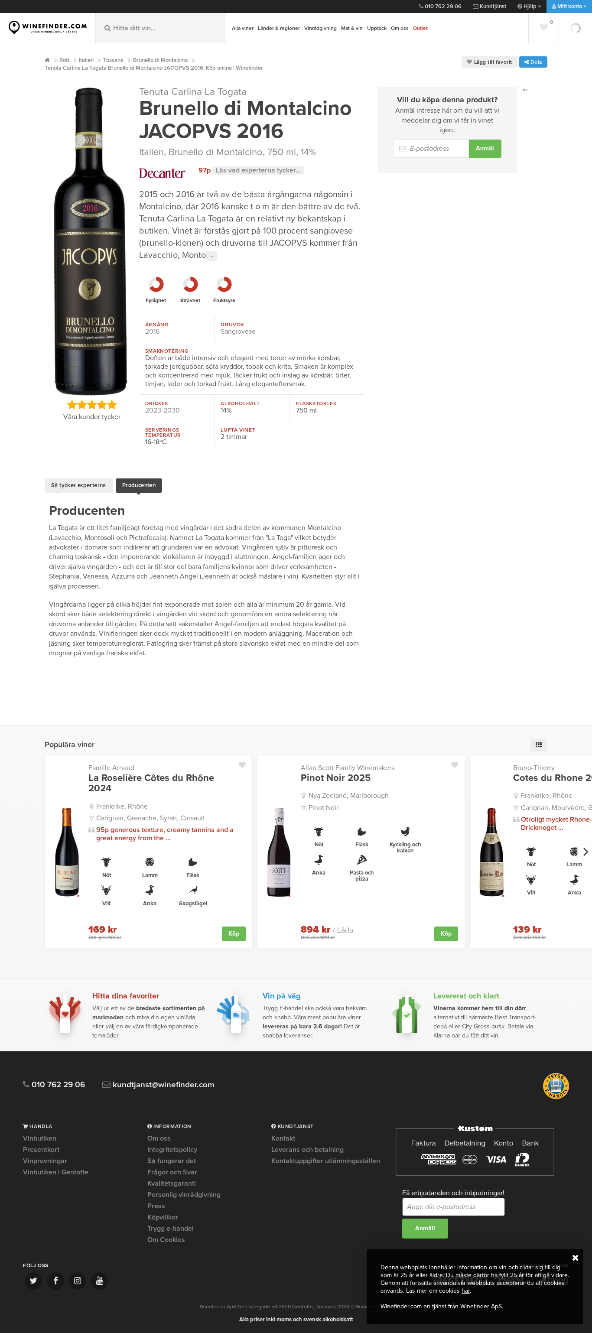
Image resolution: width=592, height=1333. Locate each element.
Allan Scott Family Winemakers (347, 767)
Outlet (420, 28)
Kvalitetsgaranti (171, 1183)
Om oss (400, 28)
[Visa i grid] (538, 745)
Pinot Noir (323, 807)
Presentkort (41, 1149)
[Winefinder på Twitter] (33, 1281)
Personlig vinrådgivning (184, 1194)
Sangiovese (238, 331)
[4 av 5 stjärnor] (102, 405)
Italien (151, 152)
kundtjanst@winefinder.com (163, 1084)
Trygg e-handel (170, 1228)
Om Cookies (166, 1239)
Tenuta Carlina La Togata (193, 92)
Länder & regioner (279, 28)
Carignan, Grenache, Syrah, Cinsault (150, 818)
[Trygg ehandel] (556, 1097)
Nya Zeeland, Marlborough (349, 795)
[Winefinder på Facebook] (55, 1281)
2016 (152, 331)
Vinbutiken (39, 1139)
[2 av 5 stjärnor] (82, 405)
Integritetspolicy (172, 1149)
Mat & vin (352, 28)
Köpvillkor (162, 1217)
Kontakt (283, 1139)
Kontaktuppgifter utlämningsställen (325, 1161)
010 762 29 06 (442, 6)
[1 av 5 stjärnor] (72, 405)
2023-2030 (162, 410)
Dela (535, 62)
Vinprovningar (45, 1161)
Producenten (139, 485)
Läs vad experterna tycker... (258, 170)
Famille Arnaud (111, 767)
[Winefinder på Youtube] (99, 1281)
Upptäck (377, 28)
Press (156, 1206)
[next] (584, 852)
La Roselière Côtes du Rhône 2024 (151, 783)
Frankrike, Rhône (122, 806)
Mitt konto (569, 6)
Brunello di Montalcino (216, 152)
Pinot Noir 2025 (336, 778)
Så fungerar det (171, 1161)
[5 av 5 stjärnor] (112, 405)
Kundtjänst (492, 6)
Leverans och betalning (307, 1149)
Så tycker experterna (78, 485)
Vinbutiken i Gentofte (55, 1172)
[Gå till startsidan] (48, 27)
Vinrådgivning (320, 28)
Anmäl (485, 148)
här (466, 1290)
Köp (233, 933)
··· (211, 256)
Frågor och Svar (172, 1172)
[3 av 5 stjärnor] (92, 405)
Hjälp (530, 6)
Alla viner (243, 28)
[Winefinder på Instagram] (77, 1281)
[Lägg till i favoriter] (245, 763)
